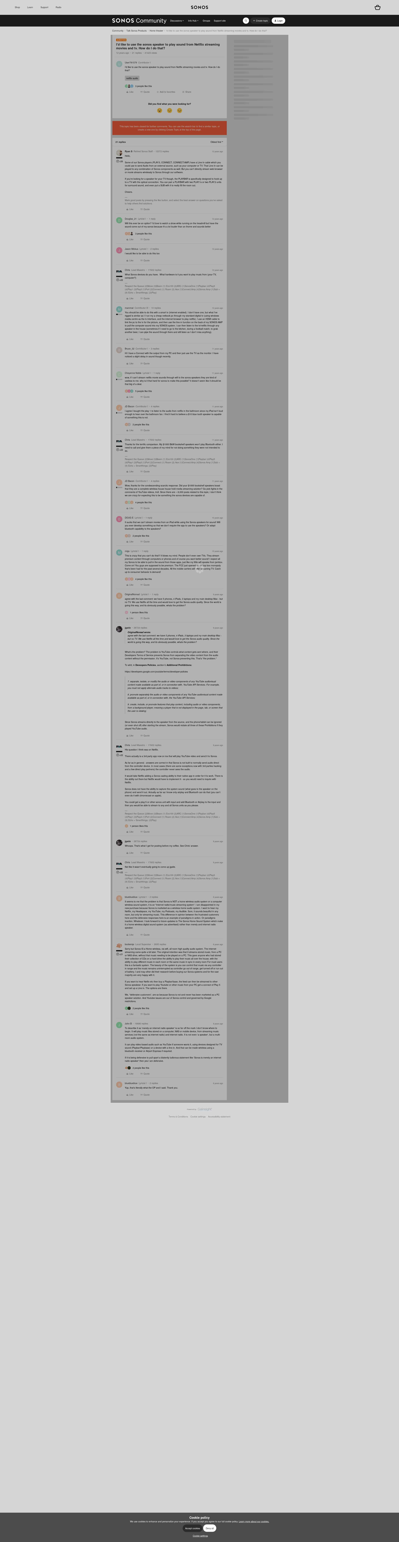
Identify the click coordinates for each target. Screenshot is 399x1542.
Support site (220, 20)
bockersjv (129, 944)
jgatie (128, 627)
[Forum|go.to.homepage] (139, 20)
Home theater (156, 30)
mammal (129, 307)
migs (127, 551)
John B (128, 1023)
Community (117, 30)
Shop (17, 7)
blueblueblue (131, 896)
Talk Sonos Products (136, 30)
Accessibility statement (219, 1116)
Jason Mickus (131, 248)
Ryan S (128, 151)
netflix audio (132, 78)
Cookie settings (198, 1116)
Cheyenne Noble (133, 372)
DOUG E (129, 517)
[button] (260, 20)
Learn (30, 7)
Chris (127, 269)
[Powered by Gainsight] (199, 1110)
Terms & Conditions (178, 1116)
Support (44, 7)
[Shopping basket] (377, 7)
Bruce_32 (129, 348)
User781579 (131, 62)
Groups (206, 20)
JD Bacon (129, 406)
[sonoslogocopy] (199, 7)
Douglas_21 (131, 218)
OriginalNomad (132, 594)
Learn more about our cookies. (254, 1521)
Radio (58, 7)
